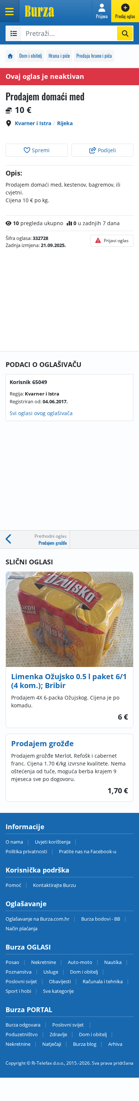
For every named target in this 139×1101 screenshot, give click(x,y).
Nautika (113, 962)
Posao (12, 962)
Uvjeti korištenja (52, 841)
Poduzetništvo (22, 1034)
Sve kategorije (58, 991)
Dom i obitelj (30, 55)
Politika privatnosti (26, 851)
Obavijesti (60, 981)
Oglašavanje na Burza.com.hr (37, 918)
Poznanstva (19, 971)
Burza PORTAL (29, 1009)
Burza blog (84, 1044)
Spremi (40, 150)
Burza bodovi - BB (100, 918)
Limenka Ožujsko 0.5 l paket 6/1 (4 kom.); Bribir (69, 680)
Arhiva (115, 1044)
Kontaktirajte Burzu (54, 885)
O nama (14, 841)
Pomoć (13, 885)
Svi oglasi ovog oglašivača (41, 413)
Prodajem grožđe (42, 743)
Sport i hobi (18, 991)
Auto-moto (80, 962)
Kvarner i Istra (33, 123)
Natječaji (51, 1044)
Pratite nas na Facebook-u (87, 851)
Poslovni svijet (21, 981)
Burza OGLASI (28, 946)
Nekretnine (43, 962)
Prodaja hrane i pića (94, 55)
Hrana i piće (59, 55)
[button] (102, 11)
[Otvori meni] (9, 11)
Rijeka (65, 123)
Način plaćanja (21, 928)
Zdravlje (58, 1034)
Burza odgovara (23, 1024)
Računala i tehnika (103, 981)
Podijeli (106, 150)
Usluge (50, 971)
